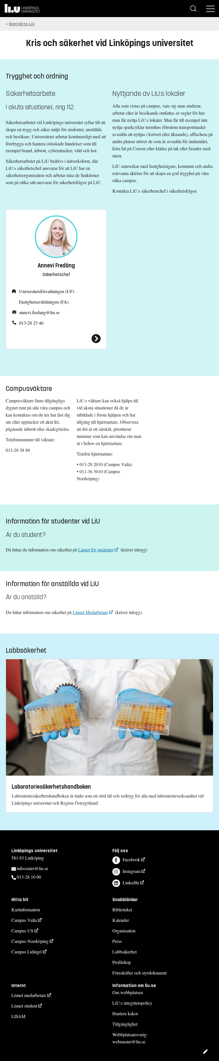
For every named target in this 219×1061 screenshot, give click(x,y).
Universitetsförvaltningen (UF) (46, 291)
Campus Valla (24, 920)
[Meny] (210, 8)
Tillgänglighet (124, 1024)
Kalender (120, 920)
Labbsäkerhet (124, 952)
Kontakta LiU (22, 24)
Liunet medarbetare (28, 995)
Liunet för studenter (95, 550)
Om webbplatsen (127, 992)
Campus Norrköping (29, 941)
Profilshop (121, 962)
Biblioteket (122, 909)
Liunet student (24, 1006)
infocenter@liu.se (32, 868)
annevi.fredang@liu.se (39, 312)
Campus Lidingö (26, 952)
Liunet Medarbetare (90, 612)
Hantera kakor (125, 1013)
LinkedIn (131, 882)
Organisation (123, 931)
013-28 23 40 (31, 323)
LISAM (18, 1016)
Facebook (131, 859)
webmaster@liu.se (128, 1041)
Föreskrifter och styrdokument (139, 973)
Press (117, 941)
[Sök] (193, 8)
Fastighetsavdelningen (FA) (43, 302)
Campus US (22, 931)
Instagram (131, 871)
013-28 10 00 (29, 877)
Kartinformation (25, 909)
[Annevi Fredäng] (56, 338)
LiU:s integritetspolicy (132, 1003)
